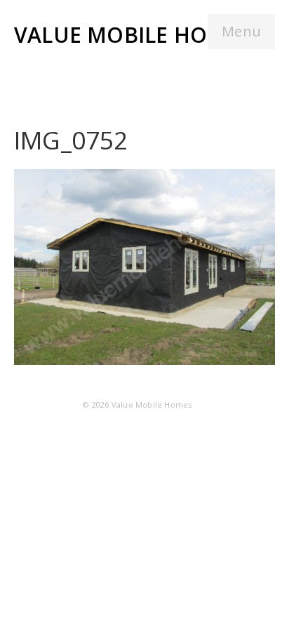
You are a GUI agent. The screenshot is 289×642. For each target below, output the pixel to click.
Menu (241, 31)
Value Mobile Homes (132, 34)
